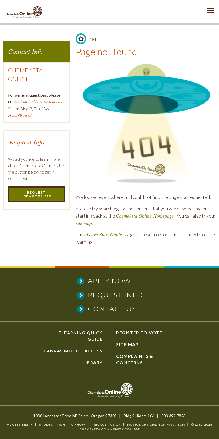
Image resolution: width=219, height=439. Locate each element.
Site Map (127, 344)
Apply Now (109, 280)
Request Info (115, 295)
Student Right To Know (62, 424)
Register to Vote (139, 332)
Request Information (36, 194)
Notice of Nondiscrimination (156, 424)
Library (93, 362)
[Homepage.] (81, 39)
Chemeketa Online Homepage (145, 216)
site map (84, 223)
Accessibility (20, 424)
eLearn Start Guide (103, 234)
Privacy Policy (106, 424)
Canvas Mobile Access (73, 350)
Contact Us (112, 308)
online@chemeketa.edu (42, 101)
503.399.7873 (20, 115)
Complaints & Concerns (134, 359)
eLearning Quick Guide (80, 336)
